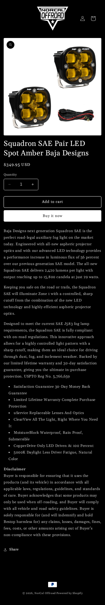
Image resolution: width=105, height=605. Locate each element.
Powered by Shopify (69, 593)
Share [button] (14, 549)
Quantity (10, 175)
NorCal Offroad (45, 593)
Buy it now (53, 216)
